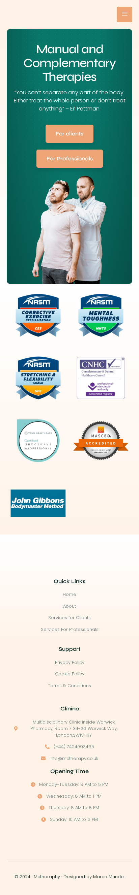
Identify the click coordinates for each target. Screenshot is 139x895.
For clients (69, 133)
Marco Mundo (108, 876)
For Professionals (70, 158)
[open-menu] (124, 14)
